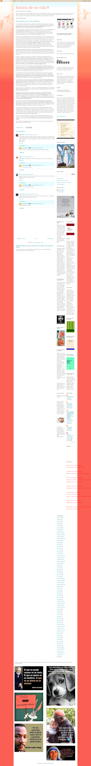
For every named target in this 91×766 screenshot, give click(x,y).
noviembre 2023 (60, 580)
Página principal (60, 178)
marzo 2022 (59, 618)
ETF (20, 174)
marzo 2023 (59, 595)
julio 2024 (58, 565)
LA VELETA (69, 427)
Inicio (36, 238)
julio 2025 (58, 542)
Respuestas (22, 145)
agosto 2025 (59, 540)
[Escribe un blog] (27, 127)
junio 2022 (59, 612)
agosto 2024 (59, 563)
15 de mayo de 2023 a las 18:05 (27, 174)
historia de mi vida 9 (32, 7)
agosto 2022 (59, 609)
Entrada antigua (50, 238)
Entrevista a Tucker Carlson (62, 180)
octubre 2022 (59, 605)
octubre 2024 (59, 559)
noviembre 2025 (60, 534)
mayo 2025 (59, 546)
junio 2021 (59, 635)
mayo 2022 (59, 614)
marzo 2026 (59, 527)
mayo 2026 (59, 523)
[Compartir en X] (28, 127)
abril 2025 (59, 548)
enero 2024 (59, 576)
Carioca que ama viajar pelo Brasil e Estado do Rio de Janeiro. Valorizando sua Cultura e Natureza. (70, 415)
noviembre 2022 (60, 603)
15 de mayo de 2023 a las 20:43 (37, 185)
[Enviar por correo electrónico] (26, 127)
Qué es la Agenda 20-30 (61, 116)
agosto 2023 (59, 586)
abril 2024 (59, 570)
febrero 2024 (59, 574)
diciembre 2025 (60, 532)
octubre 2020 (59, 650)
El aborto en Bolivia (60, 184)
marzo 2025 (59, 550)
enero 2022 (59, 622)
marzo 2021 (59, 641)
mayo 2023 (59, 591)
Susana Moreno (25, 147)
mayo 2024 (59, 569)
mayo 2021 (59, 637)
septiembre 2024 (60, 561)
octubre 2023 (59, 582)
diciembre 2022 (60, 601)
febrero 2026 (59, 529)
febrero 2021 (59, 643)
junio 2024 (59, 567)
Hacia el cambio (70, 396)
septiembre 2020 (60, 652)
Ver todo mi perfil (60, 191)
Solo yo (68, 434)
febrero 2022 (59, 620)
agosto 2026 (59, 517)
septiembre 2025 (60, 538)
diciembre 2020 (60, 647)
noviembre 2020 (60, 649)
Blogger (52, 763)
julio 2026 (58, 519)
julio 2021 (58, 633)
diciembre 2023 (60, 578)
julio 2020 (58, 656)
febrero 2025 (59, 551)
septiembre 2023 (60, 584)
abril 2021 (59, 639)
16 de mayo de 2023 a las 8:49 (37, 147)
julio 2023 (58, 588)
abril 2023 (59, 593)
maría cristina (22, 194)
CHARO (20, 156)
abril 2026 (59, 525)
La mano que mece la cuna (69, 404)
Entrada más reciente (21, 238)
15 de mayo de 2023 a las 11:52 (31, 134)
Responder (21, 143)
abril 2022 (59, 616)
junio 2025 (59, 544)
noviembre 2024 (60, 557)
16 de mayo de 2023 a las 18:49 (31, 194)
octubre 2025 (59, 536)
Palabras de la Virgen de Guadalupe (64, 182)
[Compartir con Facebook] (30, 127)
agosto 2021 (59, 631)
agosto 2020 (59, 654)
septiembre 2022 (60, 607)
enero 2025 (59, 553)
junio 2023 (59, 590)
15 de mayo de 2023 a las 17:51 (37, 165)
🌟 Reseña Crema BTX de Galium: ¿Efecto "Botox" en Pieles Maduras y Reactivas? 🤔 (70, 437)
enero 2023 (59, 599)
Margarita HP (21, 134)
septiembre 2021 (60, 629)
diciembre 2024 (60, 555)
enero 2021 (59, 645)
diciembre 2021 (60, 624)
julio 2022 (58, 610)
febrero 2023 (59, 597)
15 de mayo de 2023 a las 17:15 (29, 156)
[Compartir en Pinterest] (31, 127)
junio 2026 (59, 521)
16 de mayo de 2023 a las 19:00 (37, 203)
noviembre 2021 (60, 626)
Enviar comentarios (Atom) (38, 242)
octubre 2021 (59, 628)
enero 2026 (59, 530)
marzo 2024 (59, 572)
